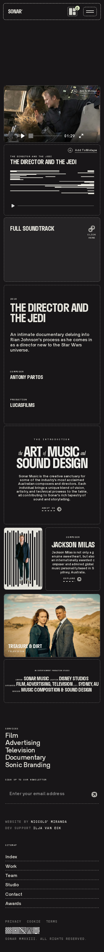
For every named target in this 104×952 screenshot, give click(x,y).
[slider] (45, 135)
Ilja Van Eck (47, 828)
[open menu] (90, 11)
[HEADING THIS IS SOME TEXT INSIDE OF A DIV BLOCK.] (23, 558)
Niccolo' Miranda (49, 821)
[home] (15, 11)
